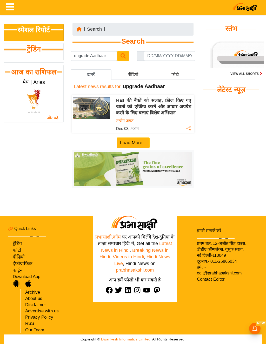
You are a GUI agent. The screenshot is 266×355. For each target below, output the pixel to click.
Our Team (34, 329)
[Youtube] (147, 290)
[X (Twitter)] (119, 290)
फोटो (17, 250)
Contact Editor (211, 279)
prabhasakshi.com (135, 270)
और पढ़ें (52, 118)
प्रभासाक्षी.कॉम (108, 237)
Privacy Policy (39, 317)
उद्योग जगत (125, 121)
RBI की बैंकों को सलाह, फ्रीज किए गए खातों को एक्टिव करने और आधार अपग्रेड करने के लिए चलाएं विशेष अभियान (153, 106)
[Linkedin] (129, 290)
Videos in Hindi (128, 256)
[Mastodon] (158, 290)
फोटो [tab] (175, 74)
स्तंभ (231, 28)
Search (94, 29)
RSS (29, 323)
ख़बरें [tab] (91, 74)
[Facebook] (110, 290)
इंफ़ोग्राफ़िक (22, 263)
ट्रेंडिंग (34, 49)
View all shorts (245, 74)
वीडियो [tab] (133, 74)
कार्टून (18, 270)
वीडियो (19, 257)
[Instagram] (138, 290)
